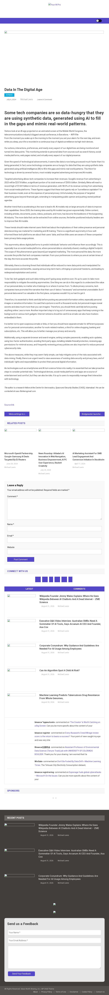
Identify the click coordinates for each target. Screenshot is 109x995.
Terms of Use (61, 992)
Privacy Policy (46, 992)
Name (10, 524)
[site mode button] (99, 20)
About (35, 992)
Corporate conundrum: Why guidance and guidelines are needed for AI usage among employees (69, 647)
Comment (12, 496)
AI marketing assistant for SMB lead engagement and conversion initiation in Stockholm (88, 456)
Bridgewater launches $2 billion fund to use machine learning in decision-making (93, 414)
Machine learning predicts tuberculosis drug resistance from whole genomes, (69, 697)
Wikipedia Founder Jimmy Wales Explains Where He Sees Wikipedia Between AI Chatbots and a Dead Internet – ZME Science (69, 599)
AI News (9, 95)
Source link (9, 405)
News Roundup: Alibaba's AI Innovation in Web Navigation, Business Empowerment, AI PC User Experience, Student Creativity (52, 459)
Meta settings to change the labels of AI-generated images (19, 414)
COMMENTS (79, 589)
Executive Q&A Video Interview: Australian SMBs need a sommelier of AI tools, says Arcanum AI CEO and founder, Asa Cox (70, 624)
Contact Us (100, 992)
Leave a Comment (44, 99)
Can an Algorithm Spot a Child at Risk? (59, 670)
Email (10, 536)
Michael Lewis (26, 99)
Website (10, 547)
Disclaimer (74, 992)
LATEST (29, 589)
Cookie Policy (87, 992)
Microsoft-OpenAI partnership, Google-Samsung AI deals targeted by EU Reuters (18, 456)
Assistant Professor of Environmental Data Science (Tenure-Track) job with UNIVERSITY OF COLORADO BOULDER (67, 750)
